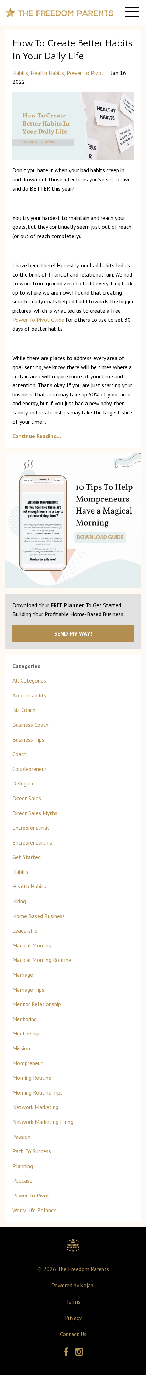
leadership (25, 930)
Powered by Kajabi (73, 1285)
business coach (30, 724)
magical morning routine (41, 959)
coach (19, 754)
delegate (23, 783)
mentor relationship (36, 1004)
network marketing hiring (42, 1121)
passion (21, 1136)
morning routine (31, 1077)
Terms (73, 1301)
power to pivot (85, 72)
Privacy (73, 1317)
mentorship (25, 1033)
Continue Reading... (36, 436)
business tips (28, 739)
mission (21, 1048)
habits (20, 72)
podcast (22, 1180)
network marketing (35, 1106)
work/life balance (34, 1210)
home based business (38, 915)
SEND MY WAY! (73, 633)
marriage (22, 974)
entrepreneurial (30, 827)
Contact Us (73, 1334)
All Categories (29, 680)
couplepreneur (29, 768)
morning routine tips (37, 1092)
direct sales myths (34, 813)
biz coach (23, 709)
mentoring (24, 1018)
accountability (29, 695)
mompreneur (27, 1063)
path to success (31, 1151)
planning (22, 1166)
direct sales (26, 798)
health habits (47, 72)
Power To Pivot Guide (38, 319)
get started (26, 856)
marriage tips (28, 989)
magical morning (31, 945)
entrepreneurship (32, 842)
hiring (19, 901)
